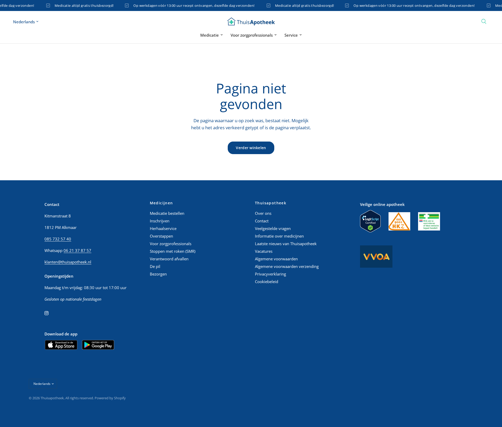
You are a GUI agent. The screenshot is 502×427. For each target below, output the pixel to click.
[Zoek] (484, 21)
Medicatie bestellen (167, 213)
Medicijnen (161, 203)
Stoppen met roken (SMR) (172, 251)
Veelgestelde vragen (273, 228)
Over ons (263, 213)
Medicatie (209, 35)
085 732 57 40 (57, 238)
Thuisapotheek (270, 203)
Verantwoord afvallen (169, 258)
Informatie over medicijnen (279, 236)
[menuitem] (211, 35)
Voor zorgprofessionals (252, 35)
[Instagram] (50, 313)
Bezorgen (158, 274)
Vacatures (263, 251)
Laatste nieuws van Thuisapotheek (286, 243)
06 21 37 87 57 (77, 250)
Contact (262, 220)
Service (291, 35)
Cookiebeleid (266, 281)
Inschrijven (159, 220)
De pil (155, 266)
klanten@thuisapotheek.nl (67, 262)
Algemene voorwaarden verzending (287, 266)
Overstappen (161, 236)
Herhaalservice (163, 228)
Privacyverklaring (270, 274)
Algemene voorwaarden (276, 258)
